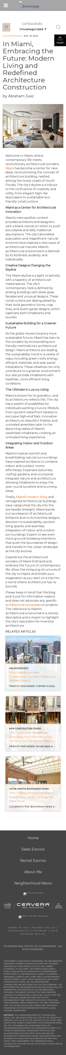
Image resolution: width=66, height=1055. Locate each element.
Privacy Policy (44, 928)
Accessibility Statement (27, 931)
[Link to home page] (33, 5)
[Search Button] (58, 27)
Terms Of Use (18, 928)
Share (60, 43)
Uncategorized (12, 36)
